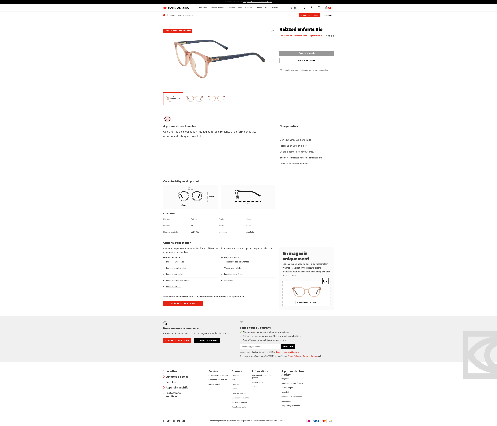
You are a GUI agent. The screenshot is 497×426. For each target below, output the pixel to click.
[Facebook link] (163, 421)
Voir (233, 380)
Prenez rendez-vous (309, 15)
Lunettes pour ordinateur (177, 280)
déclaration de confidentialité (287, 352)
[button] (311, 7)
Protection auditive (239, 403)
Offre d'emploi (287, 388)
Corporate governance (291, 406)
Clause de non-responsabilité (240, 421)
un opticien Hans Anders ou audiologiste (257, 2)
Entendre (235, 376)
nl (291, 8)
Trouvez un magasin (207, 340)
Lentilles (169, 382)
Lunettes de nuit (173, 287)
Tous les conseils (239, 407)
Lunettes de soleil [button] (217, 8)
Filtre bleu (228, 280)
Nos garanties (214, 385)
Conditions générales (218, 421)
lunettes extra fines (233, 274)
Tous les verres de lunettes (236, 262)
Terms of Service (310, 356)
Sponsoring (286, 402)
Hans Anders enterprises (292, 397)
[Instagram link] (173, 421)
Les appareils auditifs (240, 398)
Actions (255, 387)
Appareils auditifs (175, 388)
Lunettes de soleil (174, 274)
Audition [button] (258, 8)
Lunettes (170, 371)
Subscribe (288, 347)
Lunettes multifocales (176, 268)
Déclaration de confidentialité (265, 421)
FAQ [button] (267, 8)
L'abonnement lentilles (218, 380)
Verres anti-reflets (232, 268)
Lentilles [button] (248, 8)
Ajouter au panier (306, 61)
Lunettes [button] (203, 8)
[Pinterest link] (178, 421)
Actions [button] (275, 8)
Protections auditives (172, 395)
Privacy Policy (293, 356)
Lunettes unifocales (175, 262)
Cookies (282, 421)
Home (172, 15)
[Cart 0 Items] (326, 7)
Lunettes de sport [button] (235, 8)
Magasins (328, 15)
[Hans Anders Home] (176, 8)
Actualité (285, 392)
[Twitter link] (168, 421)
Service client (257, 382)
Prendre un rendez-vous (183, 304)
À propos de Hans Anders (292, 383)
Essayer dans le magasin (218, 376)
